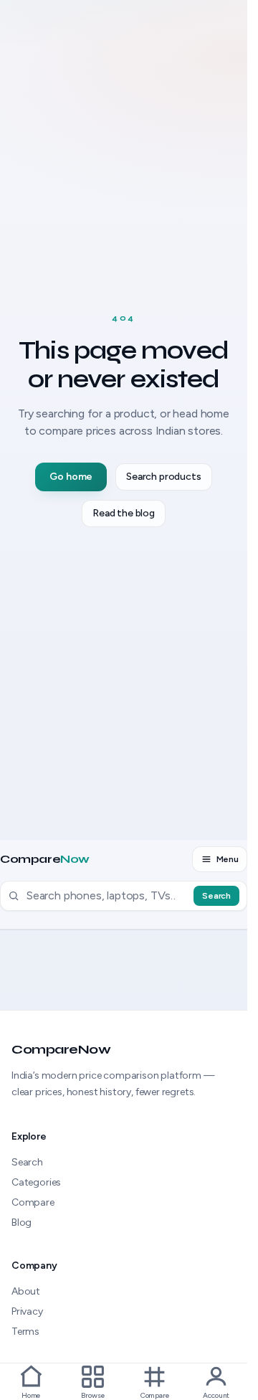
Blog (21, 1222)
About (25, 1291)
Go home (70, 476)
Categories (36, 1182)
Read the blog (123, 513)
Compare (45, 859)
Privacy (27, 1311)
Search (216, 896)
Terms (25, 1331)
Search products (163, 476)
